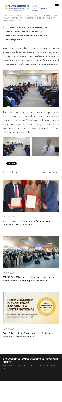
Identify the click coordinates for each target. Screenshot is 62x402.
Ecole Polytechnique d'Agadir (17, 16)
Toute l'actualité (51, 172)
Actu (36, 16)
